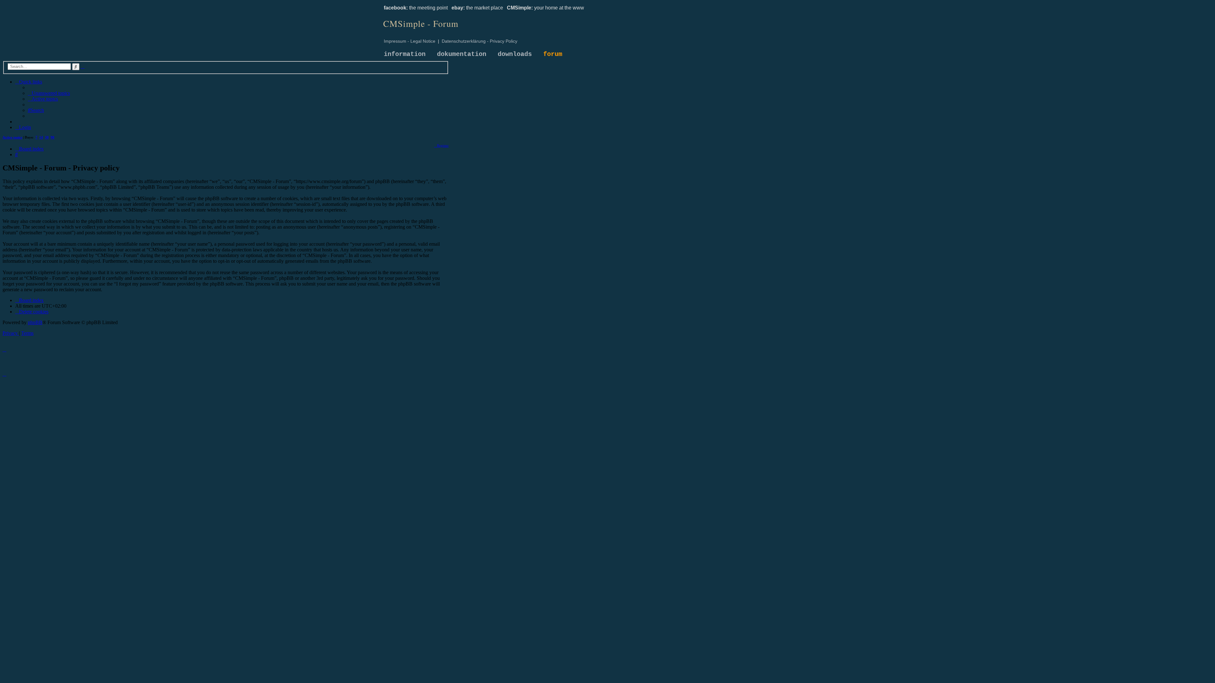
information (405, 54)
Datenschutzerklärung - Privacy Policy (479, 41)
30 (47, 137)
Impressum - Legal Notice (409, 41)
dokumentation (461, 54)
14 (41, 137)
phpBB (35, 322)
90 (52, 137)
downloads (515, 54)
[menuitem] (49, 93)
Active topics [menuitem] (12, 137)
